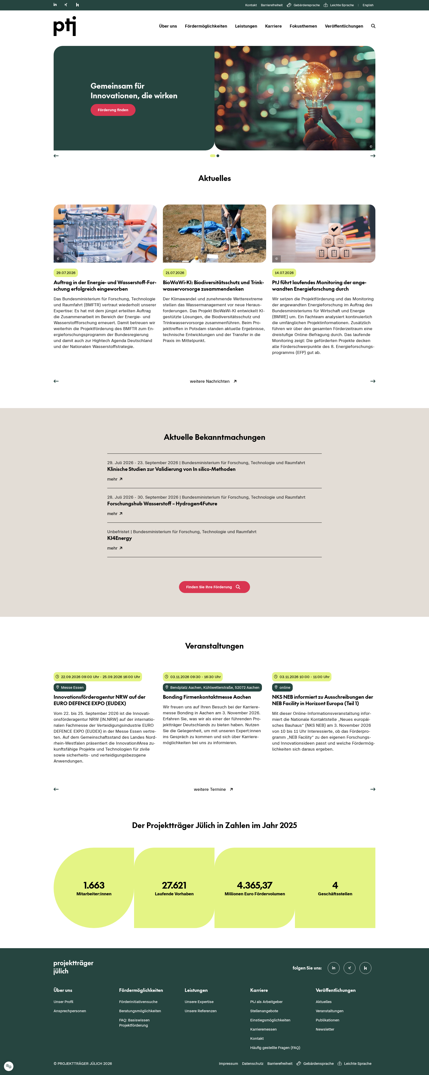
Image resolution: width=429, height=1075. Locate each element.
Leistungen (246, 26)
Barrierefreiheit (272, 5)
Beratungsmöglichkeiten (140, 1011)
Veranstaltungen (330, 1011)
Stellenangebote (264, 1011)
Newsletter (325, 1029)
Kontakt (251, 5)
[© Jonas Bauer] (167, 259)
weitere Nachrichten (210, 381)
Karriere (273, 26)
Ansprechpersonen (70, 1011)
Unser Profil (63, 1002)
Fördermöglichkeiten (206, 26)
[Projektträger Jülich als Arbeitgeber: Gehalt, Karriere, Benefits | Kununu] (77, 4)
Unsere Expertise (199, 1002)
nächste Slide (372, 155)
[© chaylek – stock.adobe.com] (276, 259)
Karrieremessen (263, 1029)
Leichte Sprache (342, 5)
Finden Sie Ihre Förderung (209, 587)
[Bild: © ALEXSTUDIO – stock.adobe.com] (370, 147)
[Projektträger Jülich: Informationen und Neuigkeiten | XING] (66, 4)
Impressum (228, 1063)
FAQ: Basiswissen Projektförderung (134, 1022)
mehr (59, 356)
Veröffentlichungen (344, 26)
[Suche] (371, 26)
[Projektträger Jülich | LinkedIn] (55, 4)
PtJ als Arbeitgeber (266, 1002)
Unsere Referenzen (201, 1011)
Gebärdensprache (307, 5)
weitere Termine (210, 789)
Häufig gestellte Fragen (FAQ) (275, 1047)
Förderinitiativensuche (138, 1002)
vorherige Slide (56, 155)
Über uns (168, 26)
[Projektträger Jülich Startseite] (68, 26)
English (368, 5)
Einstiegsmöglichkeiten (270, 1020)
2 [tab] (217, 155)
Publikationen (327, 1020)
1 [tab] (212, 155)
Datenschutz (252, 1063)
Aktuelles (324, 1002)
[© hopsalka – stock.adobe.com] (58, 259)
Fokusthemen (303, 26)
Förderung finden (113, 110)
